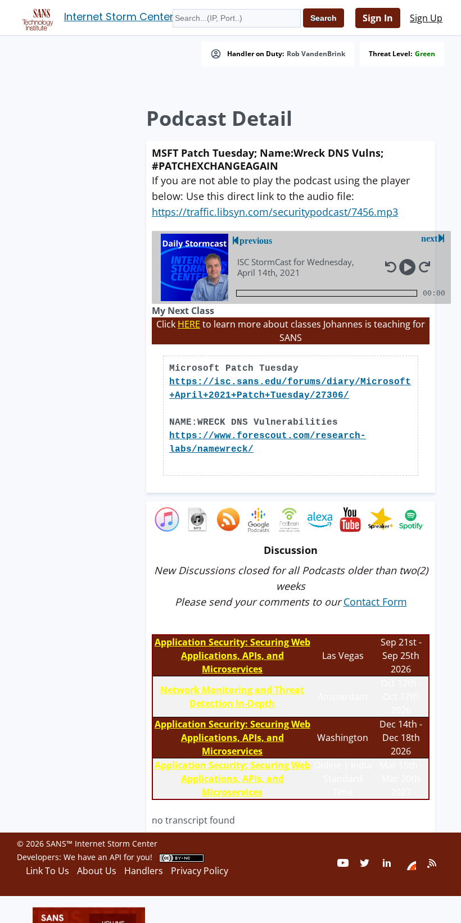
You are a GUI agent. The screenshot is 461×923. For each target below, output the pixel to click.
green (425, 53)
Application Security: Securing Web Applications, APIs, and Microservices (232, 655)
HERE (189, 324)
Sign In (378, 18)
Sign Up (426, 18)
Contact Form (375, 601)
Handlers (143, 871)
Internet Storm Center (119, 17)
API (115, 857)
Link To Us (47, 871)
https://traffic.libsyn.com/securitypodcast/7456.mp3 (275, 212)
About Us (96, 871)
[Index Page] (35, 17)
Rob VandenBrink (316, 53)
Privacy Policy (199, 871)
